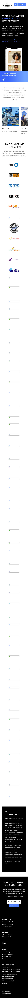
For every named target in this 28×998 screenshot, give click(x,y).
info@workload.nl (7, 937)
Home (4, 949)
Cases (4, 959)
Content (4, 983)
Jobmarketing (6, 952)
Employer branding (7, 954)
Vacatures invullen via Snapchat (11, 971)
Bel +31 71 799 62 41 (14, 902)
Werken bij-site (6, 956)
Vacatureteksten (6, 967)
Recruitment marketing (8, 976)
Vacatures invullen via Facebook (11, 969)
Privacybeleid (4, 995)
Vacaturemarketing (7, 978)
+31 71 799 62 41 (7, 934)
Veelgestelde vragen (8, 964)
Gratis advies (14, 906)
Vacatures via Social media (9, 974)
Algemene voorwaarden (6, 993)
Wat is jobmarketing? (8, 981)
